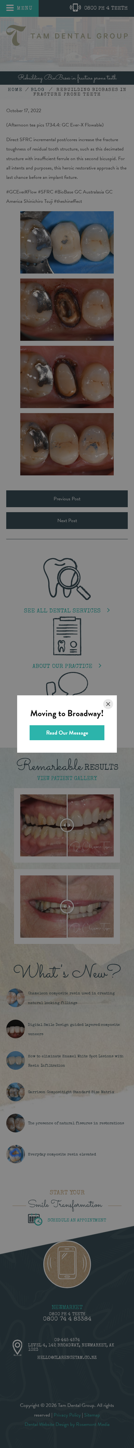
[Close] (108, 704)
